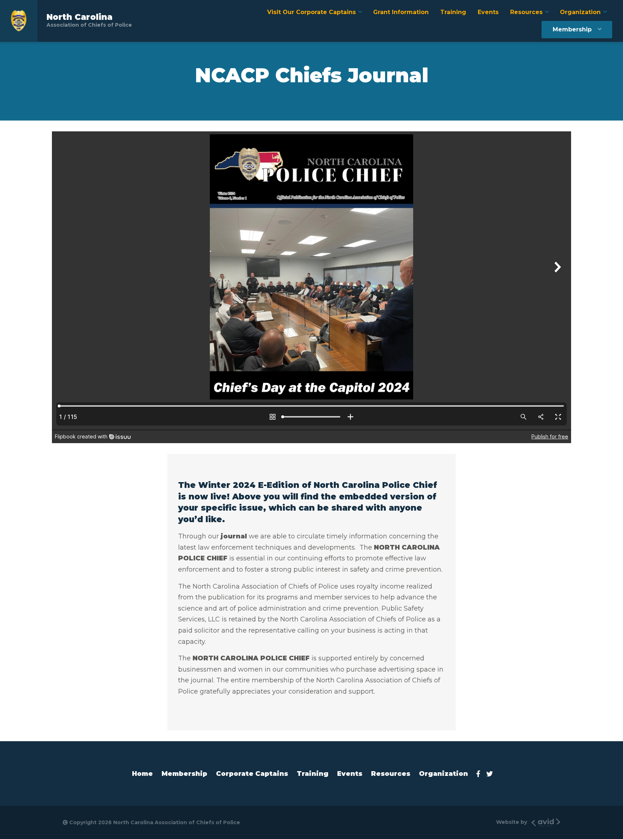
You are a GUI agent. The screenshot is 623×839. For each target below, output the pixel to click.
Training (453, 12)
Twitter (491, 773)
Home (142, 774)
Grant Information (401, 12)
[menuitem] (314, 12)
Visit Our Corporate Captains (311, 12)
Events (488, 12)
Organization (580, 12)
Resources (526, 12)
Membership (572, 29)
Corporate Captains (252, 774)
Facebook (480, 773)
